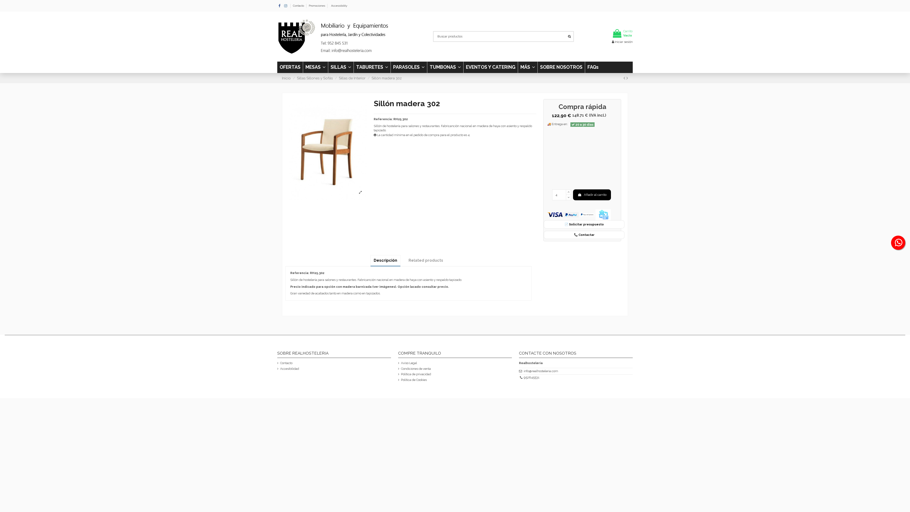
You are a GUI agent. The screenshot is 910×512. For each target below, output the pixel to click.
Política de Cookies (414, 380)
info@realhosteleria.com (541, 371)
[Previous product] (624, 78)
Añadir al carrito (595, 195)
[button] (527, 67)
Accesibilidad (289, 368)
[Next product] (627, 78)
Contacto (299, 5)
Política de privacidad (416, 374)
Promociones (317, 5)
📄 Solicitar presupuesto (584, 224)
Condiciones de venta (416, 368)
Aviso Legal (409, 363)
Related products (426, 260)
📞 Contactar (584, 235)
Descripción (385, 260)
